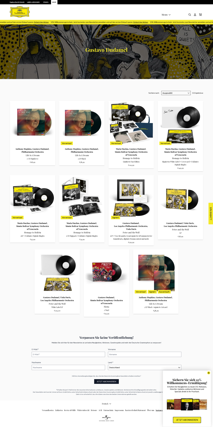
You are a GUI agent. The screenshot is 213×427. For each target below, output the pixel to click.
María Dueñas (122, 149)
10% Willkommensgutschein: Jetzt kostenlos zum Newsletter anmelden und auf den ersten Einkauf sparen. (90, 22)
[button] (210, 213)
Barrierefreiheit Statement (135, 410)
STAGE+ (46, 2)
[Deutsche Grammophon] (20, 11)
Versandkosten (47, 410)
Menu (165, 14)
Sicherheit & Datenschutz (83, 392)
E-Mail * (35, 349)
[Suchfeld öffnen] (189, 14)
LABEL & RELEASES (33, 2)
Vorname (112, 349)
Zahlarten (59, 410)
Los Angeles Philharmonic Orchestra (130, 226)
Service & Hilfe (70, 410)
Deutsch (105, 404)
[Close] (208, 372)
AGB (100, 410)
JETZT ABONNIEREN (106, 381)
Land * (110, 362)
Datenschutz (108, 410)
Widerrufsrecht (83, 410)
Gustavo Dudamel (41, 149)
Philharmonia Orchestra (33, 152)
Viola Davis (131, 229)
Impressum (119, 410)
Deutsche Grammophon (112, 376)
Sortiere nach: (154, 93)
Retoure (94, 410)
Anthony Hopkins (23, 149)
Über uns (150, 410)
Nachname (36, 362)
